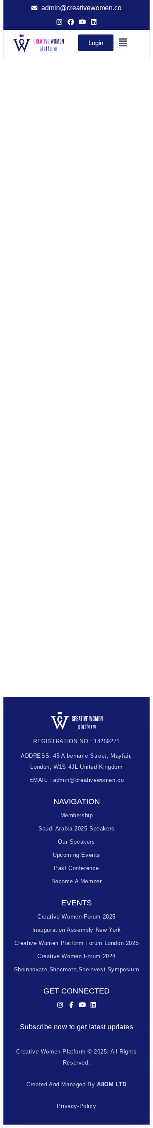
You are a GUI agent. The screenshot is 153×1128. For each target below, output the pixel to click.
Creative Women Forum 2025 (76, 916)
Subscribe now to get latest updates (76, 1027)
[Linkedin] (93, 22)
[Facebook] (70, 22)
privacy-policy (76, 1106)
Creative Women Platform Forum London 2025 (76, 943)
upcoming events (76, 855)
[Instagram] (59, 22)
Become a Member (76, 881)
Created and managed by (76, 1084)
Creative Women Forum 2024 (76, 956)
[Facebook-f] (71, 1005)
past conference (76, 868)
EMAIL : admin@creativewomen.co (76, 780)
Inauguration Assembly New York (76, 930)
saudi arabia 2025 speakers (76, 828)
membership (76, 815)
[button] (124, 42)
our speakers (76, 842)
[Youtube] (82, 22)
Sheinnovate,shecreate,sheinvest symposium (76, 969)
